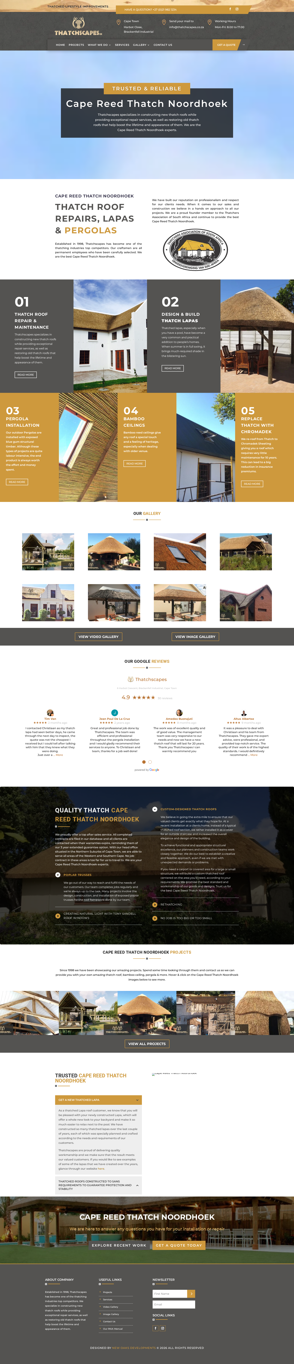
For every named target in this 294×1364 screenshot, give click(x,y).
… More (58, 755)
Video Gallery (110, 1306)
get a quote (226, 44)
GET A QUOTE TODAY (179, 1245)
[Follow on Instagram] (237, 9)
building (204, 838)
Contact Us (163, 44)
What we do (98, 44)
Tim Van (50, 718)
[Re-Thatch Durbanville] (48, 620)
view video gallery (99, 637)
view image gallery (195, 637)
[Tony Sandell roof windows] (180, 569)
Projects (76, 44)
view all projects (147, 1044)
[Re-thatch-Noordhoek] (246, 620)
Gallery (139, 44)
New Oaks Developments (134, 1348)
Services (122, 44)
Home (60, 44)
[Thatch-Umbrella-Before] (114, 620)
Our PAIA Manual (113, 1328)
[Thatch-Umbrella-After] (180, 620)
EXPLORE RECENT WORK (119, 1245)
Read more (26, 374)
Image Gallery (111, 1314)
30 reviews (165, 698)
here (101, 1168)
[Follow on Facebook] (230, 9)
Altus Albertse (244, 718)
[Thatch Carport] (246, 569)
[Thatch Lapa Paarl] (48, 569)
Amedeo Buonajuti (179, 718)
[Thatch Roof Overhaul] (114, 569)
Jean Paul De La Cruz (114, 718)
